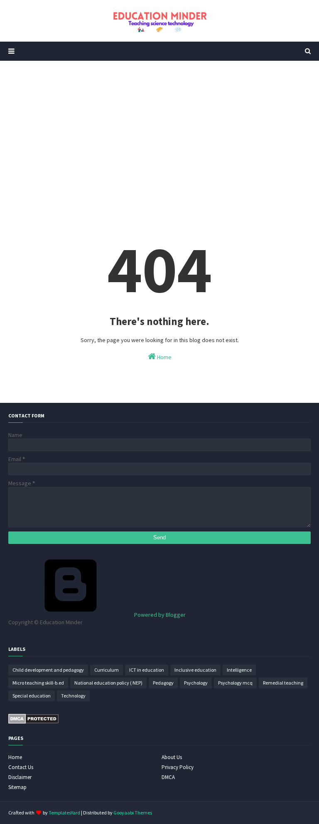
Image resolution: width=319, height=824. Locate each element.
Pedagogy (163, 683)
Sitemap (17, 787)
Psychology (196, 683)
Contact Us (20, 767)
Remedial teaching (283, 683)
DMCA (168, 777)
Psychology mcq (235, 683)
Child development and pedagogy (48, 670)
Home (164, 357)
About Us (172, 757)
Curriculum (106, 670)
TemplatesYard (64, 812)
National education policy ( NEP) (108, 683)
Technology (73, 695)
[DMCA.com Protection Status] (33, 721)
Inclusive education (195, 670)
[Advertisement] (159, 131)
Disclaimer (20, 777)
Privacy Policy (178, 767)
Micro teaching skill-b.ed (38, 683)
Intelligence (239, 670)
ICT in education (146, 670)
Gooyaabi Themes (132, 812)
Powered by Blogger (159, 614)
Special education (31, 695)
